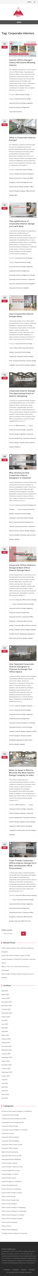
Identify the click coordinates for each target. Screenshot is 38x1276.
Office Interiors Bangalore (10, 1229)
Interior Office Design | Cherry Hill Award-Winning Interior (22, 62)
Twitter (23, 1270)
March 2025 (5, 994)
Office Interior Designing (9, 1222)
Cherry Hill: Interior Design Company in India (16, 955)
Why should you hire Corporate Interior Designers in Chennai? (20, 475)
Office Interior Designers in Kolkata (13, 1215)
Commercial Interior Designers (24, 174)
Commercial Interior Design (10, 1115)
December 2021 (7, 1065)
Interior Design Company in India (12, 1167)
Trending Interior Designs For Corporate (14, 1233)
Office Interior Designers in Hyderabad (14, 1211)
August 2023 (6, 1017)
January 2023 (6, 1042)
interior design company (17, 442)
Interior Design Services (24, 182)
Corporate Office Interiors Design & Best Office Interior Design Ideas (22, 567)
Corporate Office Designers (10, 1137)
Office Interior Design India (10, 1200)
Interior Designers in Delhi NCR (12, 1181)
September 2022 (7, 1057)
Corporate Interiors (8, 1133)
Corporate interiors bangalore (25, 283)
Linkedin (15, 1270)
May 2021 (5, 1087)
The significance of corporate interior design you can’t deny (22, 223)
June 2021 (5, 1083)
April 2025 (5, 991)
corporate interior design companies (21, 103)
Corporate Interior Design (23, 169)
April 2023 (5, 1031)
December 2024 (7, 1002)
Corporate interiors (15, 111)
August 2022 (6, 1061)
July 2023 (4, 1020)
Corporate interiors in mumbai (19, 288)
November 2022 (7, 1050)
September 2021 (7, 1072)
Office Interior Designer (9, 1204)
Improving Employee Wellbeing (11, 1159)
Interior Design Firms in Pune (11, 1170)
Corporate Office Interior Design (25, 600)
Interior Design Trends (9, 1178)
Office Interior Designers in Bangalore (14, 1207)
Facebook (7, 1270)
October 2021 (6, 1068)
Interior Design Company (9, 1163)
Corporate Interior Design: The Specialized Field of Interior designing (22, 393)
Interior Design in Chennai (23, 706)
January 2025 (6, 998)
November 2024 (7, 1005)
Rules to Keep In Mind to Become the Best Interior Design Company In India (21, 772)
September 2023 (7, 1013)
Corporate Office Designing (10, 1141)
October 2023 (6, 1009)
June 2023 (5, 1024)
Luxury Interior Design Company (12, 1192)
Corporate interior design (22, 99)
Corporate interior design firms (19, 107)
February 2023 (6, 1039)
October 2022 (6, 1054)
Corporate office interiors (22, 625)
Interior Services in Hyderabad (11, 1189)
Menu (29, 2)
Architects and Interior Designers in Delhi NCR (17, 1111)
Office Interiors (20, 425)
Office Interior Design (22, 94)
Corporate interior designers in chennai (22, 275)
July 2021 (4, 1079)
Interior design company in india (25, 731)
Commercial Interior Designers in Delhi (14, 1118)
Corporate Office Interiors (10, 1148)
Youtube (31, 1270)
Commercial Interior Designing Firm (13, 1122)
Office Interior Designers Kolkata (12, 1218)
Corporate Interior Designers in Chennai (14, 1130)
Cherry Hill (17, 348)
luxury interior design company (19, 186)
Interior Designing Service (10, 1185)
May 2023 (5, 1028)
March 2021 (5, 1094)
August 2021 (6, 1076)
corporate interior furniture (18, 279)
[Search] (23, 934)
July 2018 (4, 1098)
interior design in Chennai (17, 535)
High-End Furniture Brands (10, 1152)
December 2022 (7, 1046)
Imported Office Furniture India (11, 1155)
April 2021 (5, 1090)
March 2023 (5, 1035)
